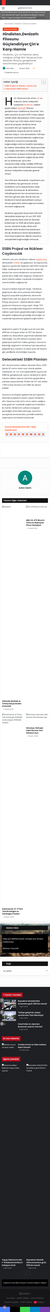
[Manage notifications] (5, 1307)
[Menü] (3, 9)
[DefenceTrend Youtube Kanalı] (31, 434)
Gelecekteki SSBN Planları (17, 89)
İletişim (44, 1283)
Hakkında (7, 1283)
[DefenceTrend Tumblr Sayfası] (39, 434)
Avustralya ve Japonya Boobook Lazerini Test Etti (30, 1025)
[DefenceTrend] (25, 8)
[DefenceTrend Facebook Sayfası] (19, 434)
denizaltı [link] (22, 108)
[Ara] (47, 9)
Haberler (18, 23)
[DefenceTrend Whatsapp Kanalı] (11, 434)
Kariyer (22, 1283)
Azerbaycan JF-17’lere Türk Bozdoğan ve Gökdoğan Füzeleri (12, 911)
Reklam (37, 1283)
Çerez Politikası (37, 1298)
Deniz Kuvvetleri (29, 23)
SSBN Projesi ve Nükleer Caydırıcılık (21, 86)
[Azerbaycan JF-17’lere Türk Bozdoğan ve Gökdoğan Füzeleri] (13, 809)
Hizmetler (15, 1283)
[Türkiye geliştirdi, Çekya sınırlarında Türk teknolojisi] (9, 1016)
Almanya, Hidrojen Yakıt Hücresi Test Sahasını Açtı (34, 730)
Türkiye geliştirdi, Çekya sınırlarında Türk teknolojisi (30, 1014)
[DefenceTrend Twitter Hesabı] (23, 434)
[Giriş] (7, 9)
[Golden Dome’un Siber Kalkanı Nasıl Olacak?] (9, 1048)
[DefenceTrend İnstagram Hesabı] (7, 434)
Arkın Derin (10, 68)
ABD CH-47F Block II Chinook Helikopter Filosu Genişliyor (35, 522)
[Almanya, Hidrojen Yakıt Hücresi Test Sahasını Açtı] (37, 719)
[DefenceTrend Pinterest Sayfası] (35, 434)
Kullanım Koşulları (11, 1302)
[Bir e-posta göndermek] (15, 68)
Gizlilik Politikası (23, 1298)
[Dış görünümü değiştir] (42, 9)
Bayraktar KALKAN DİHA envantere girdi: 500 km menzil (32, 1002)
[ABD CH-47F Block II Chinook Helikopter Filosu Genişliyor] (37, 511)
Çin (38, 98)
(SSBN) (16, 262)
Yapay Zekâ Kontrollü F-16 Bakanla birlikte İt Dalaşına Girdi (12, 1263)
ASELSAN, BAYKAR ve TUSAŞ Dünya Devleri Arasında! (11, 703)
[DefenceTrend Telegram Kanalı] (15, 434)
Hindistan (28, 104)
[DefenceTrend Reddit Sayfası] (43, 434)
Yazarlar (30, 1283)
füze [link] (45, 259)
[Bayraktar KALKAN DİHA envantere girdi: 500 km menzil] (9, 1004)
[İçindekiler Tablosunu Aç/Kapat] (42, 82)
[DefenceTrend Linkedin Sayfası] (27, 434)
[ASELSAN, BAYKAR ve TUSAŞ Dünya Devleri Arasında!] (13, 602)
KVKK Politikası (26, 1302)
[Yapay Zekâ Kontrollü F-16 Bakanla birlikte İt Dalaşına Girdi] (13, 1160)
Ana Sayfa (8, 23)
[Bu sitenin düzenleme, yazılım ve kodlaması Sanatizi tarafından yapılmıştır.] (25, 1294)
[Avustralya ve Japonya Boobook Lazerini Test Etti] (9, 1027)
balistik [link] (39, 259)
